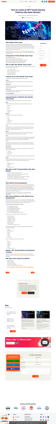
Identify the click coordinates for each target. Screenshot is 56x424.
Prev (7, 272)
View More (12, 331)
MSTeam (14, 368)
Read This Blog (24, 328)
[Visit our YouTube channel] (40, 419)
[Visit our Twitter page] (48, 419)
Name (22, 357)
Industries (30, 1)
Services (21, 1)
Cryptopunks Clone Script (11, 219)
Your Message (23, 366)
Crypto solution (7, 423)
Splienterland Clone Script (11, 218)
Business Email (38, 357)
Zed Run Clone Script (10, 217)
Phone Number (23, 362)
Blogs (35, 1)
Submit (35, 376)
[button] (38, 53)
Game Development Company (17, 51)
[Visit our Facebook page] (43, 419)
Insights (26, 1)
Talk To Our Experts (51, 1)
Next (32, 272)
